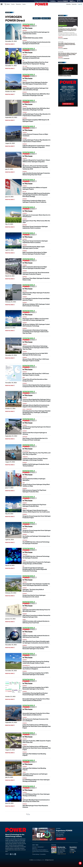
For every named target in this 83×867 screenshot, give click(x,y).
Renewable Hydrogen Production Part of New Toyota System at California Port (36, 699)
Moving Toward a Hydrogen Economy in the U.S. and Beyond (35, 719)
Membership (40, 847)
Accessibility (43, 854)
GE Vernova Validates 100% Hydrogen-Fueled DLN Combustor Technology (36, 305)
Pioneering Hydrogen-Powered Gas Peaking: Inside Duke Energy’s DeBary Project (36, 662)
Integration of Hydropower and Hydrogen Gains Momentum (35, 774)
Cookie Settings (35, 854)
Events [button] (13, 4)
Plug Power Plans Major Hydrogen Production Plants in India (36, 279)
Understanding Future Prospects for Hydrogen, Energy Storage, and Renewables (37, 562)
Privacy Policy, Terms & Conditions (39, 849)
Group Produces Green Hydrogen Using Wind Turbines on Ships (36, 485)
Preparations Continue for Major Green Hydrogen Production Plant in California (34, 201)
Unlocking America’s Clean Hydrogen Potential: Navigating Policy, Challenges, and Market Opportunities (37, 412)
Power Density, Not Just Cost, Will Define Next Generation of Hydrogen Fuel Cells (36, 94)
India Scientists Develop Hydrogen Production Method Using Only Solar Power (36, 173)
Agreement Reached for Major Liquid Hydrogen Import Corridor (33, 247)
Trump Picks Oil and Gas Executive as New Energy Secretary (35, 380)
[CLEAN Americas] (79, 1)
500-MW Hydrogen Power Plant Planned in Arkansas (35, 806)
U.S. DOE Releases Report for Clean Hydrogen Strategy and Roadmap (36, 780)
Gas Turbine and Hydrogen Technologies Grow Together (36, 536)
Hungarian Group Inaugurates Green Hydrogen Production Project (37, 516)
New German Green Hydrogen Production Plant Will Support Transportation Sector (35, 83)
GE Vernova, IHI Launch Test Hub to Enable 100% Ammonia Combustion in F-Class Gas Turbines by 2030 (35, 167)
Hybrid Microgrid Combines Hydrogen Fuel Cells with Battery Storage (35, 88)
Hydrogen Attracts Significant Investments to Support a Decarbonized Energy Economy (36, 405)
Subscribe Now (67, 103)
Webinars (61, 15)
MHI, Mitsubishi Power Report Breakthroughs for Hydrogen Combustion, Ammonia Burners (36, 642)
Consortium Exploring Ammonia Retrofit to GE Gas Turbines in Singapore (36, 668)
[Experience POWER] (63, 1)
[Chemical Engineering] (53, 1)
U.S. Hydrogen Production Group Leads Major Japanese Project (36, 299)
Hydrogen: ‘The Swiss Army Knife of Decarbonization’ (33, 590)
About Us (34, 848)
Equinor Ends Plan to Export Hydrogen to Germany (35, 433)
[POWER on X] (13, 854)
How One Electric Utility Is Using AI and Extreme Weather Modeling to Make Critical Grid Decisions (67, 54)
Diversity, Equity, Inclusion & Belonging (40, 851)
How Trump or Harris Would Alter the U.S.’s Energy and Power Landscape (35, 439)
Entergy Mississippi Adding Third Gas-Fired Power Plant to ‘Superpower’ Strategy (35, 63)
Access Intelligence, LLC (38, 860)
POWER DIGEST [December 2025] (33, 38)
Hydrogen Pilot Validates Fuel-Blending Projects (34, 754)
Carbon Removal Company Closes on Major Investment (35, 134)
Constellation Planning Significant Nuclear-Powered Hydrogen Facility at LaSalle (35, 693)
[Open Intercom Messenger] (80, 863)
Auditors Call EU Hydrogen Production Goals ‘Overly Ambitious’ (36, 465)
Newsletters (45, 18)
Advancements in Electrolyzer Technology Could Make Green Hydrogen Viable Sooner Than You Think (36, 331)
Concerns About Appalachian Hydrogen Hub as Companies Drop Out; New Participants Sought (37, 385)
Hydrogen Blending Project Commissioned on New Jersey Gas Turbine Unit (36, 800)
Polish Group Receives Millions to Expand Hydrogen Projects (35, 188)
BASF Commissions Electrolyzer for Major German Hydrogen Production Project (35, 253)
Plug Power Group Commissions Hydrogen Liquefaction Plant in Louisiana (35, 227)
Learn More (60, 838)
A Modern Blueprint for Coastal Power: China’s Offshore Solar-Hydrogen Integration (36, 146)
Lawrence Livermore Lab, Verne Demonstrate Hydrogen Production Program (36, 273)
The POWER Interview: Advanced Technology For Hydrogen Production (36, 542)
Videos (60, 62)
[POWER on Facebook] (11, 854)
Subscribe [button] (74, 4)
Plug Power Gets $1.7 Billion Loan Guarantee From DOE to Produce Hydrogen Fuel (36, 319)
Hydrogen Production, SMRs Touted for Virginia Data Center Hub (37, 741)
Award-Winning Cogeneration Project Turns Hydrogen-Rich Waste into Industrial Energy (36, 68)
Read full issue (9, 44)
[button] (2, 4)
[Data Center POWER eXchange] (73, 1)
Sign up (71, 852)
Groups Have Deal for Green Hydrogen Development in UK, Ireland (34, 596)
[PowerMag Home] (41, 4)
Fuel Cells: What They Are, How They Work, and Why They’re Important (36, 453)
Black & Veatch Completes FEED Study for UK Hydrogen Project (36, 120)
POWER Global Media (64, 75)
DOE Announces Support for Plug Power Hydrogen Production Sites (34, 490)
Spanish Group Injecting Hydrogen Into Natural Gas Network (37, 427)
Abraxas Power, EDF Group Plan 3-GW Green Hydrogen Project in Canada (36, 359)
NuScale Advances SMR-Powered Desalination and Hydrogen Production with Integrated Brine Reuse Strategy (36, 194)
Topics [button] (8, 4)
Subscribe (36, 18)
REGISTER (60, 37)
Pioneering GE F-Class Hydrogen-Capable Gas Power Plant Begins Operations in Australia (36, 584)
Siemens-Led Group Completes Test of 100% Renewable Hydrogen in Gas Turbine (36, 647)
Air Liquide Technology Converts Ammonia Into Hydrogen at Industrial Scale (36, 42)
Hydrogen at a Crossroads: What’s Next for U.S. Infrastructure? (36, 215)
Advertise (68, 4)
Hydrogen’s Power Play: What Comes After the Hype (36, 221)
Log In (79, 4)
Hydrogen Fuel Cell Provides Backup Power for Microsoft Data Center (36, 610)
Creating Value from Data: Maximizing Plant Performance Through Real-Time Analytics (67, 30)
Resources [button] (18, 4)
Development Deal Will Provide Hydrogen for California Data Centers (36, 32)
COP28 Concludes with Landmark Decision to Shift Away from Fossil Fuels (36, 621)
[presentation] (13, 31)
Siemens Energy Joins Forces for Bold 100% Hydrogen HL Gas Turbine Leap (35, 354)
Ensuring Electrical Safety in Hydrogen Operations (34, 479)
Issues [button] (24, 4)
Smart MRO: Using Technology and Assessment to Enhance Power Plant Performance (66, 44)
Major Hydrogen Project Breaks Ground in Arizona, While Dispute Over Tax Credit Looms (36, 511)
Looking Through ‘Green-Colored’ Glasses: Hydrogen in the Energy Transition (35, 459)
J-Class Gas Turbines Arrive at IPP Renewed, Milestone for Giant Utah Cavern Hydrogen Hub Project (37, 726)
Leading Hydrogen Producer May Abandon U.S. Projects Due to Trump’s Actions (37, 114)
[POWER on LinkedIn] (15, 854)
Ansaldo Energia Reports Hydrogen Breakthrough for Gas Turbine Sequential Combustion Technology (35, 569)
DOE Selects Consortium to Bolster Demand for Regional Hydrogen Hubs (36, 616)
